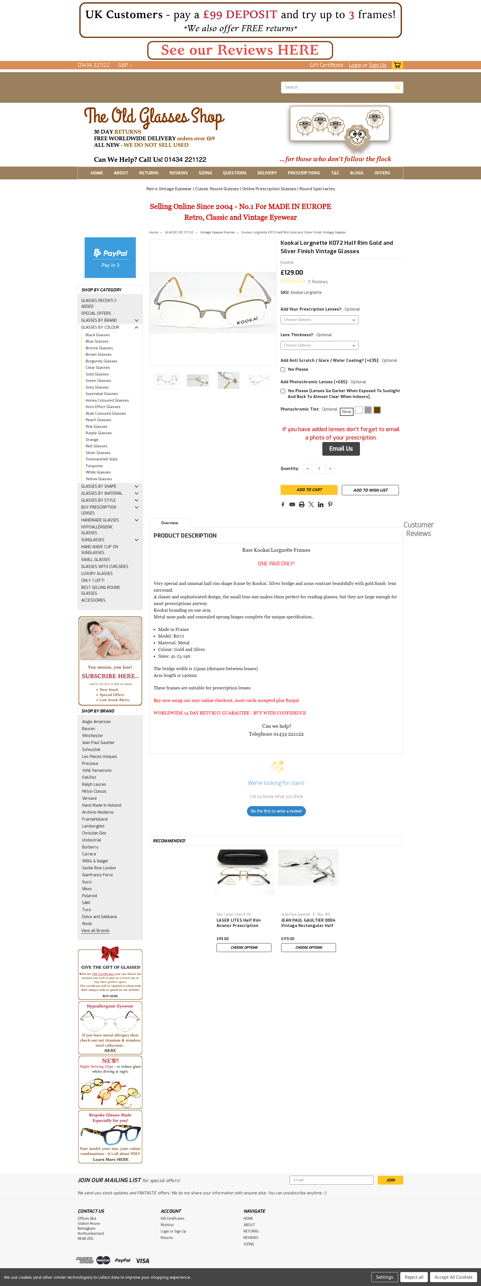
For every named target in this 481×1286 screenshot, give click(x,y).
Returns (167, 1238)
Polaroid (89, 896)
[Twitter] (311, 504)
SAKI (86, 903)
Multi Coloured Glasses (106, 413)
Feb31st (89, 777)
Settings (384, 1277)
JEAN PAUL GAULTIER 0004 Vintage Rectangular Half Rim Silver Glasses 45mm (308, 923)
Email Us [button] (341, 449)
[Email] (292, 504)
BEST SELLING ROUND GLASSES (100, 590)
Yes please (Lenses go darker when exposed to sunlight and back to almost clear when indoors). (344, 393)
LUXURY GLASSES (97, 573)
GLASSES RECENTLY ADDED (99, 303)
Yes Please (298, 369)
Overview (169, 523)
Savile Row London (99, 868)
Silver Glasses (98, 452)
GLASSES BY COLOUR (100, 327)
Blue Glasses (97, 341)
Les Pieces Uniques (99, 756)
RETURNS (149, 173)
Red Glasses (96, 446)
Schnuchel (91, 749)
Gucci (87, 882)
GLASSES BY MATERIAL (101, 493)
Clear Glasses (98, 367)
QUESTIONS (235, 173)
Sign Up (377, 65)
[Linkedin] (320, 504)
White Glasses (98, 472)
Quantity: (290, 468)
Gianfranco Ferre (97, 875)
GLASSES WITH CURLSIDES (104, 566)
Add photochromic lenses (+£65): (323, 382)
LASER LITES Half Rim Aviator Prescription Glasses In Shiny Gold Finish (239, 923)
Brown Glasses (99, 354)
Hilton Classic (94, 791)
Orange (92, 439)
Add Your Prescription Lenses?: (320, 309)
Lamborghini (93, 826)
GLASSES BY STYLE (98, 500)
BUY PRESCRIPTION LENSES (98, 510)
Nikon (87, 889)
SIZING (205, 173)
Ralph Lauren (94, 784)
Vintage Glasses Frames (217, 232)
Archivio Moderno (98, 812)
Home (153, 232)
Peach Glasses (98, 420)
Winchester (92, 735)
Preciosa (90, 763)
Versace (89, 798)
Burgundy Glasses (101, 361)
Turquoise (94, 465)
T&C (335, 173)
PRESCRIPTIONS (304, 173)
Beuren (88, 728)
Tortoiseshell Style (102, 459)
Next (271, 302)
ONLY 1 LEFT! (92, 580)
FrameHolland (95, 819)
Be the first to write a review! (276, 811)
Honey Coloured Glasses (107, 400)
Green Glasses (98, 380)
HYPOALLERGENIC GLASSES (97, 530)
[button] (240, 20)
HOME (97, 173)
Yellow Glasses (99, 479)
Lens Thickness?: (306, 335)
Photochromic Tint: (309, 409)
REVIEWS (179, 173)
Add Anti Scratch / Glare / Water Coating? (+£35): (339, 360)
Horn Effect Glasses (103, 406)
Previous (154, 302)
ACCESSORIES (93, 600)
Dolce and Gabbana (99, 916)
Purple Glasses (99, 433)
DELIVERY (267, 173)
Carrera (89, 854)
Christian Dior (94, 833)
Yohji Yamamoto (97, 770)
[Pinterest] (330, 504)
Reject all (414, 1277)
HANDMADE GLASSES (100, 520)
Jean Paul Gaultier (98, 742)
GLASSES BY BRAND (99, 320)
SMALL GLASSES (95, 559)
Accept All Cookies (454, 1277)
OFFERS (382, 173)
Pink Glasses (96, 426)
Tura (86, 909)
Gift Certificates (173, 1218)
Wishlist (167, 1225)
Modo (87, 923)
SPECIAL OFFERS (96, 313)
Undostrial (91, 840)
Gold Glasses (97, 374)
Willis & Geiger (95, 861)
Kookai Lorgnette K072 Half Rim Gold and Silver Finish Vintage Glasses (294, 232)
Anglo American (96, 721)
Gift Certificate (326, 65)
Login (355, 65)
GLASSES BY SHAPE (98, 486)
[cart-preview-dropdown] (396, 65)
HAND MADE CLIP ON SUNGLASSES (99, 549)
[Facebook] (283, 504)
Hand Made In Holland (101, 805)
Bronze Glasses (99, 348)
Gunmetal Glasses (102, 393)
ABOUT (121, 173)
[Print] (302, 504)
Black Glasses (98, 335)
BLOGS (357, 173)
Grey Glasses (97, 387)
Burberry (90, 847)
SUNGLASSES (92, 540)
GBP (123, 65)
